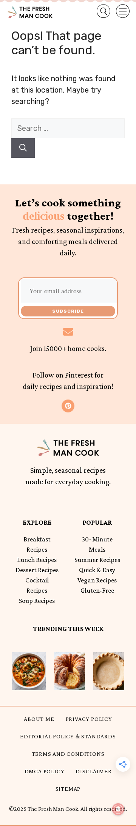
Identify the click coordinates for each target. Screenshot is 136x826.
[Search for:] (68, 128)
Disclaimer (93, 771)
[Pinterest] (68, 406)
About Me (39, 719)
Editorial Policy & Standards (68, 736)
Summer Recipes (97, 559)
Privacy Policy (89, 719)
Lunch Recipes (37, 559)
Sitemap (68, 788)
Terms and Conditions (68, 753)
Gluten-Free (97, 590)
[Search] (23, 148)
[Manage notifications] (118, 809)
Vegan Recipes (97, 580)
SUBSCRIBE (68, 311)
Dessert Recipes (37, 570)
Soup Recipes (37, 600)
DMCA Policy (45, 771)
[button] (97, 11)
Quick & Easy (97, 570)
